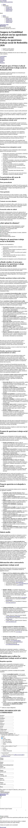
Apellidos (2, 718)
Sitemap (2, 811)
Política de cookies (21, 810)
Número (2, 721)
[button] (14, 13)
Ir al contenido (3, 0)
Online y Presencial (7, 750)
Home (4, 4)
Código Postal (3, 729)
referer (1, 763)
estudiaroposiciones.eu (18, 813)
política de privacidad (19, 754)
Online (4, 748)
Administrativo (9, 9)
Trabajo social (9, 10)
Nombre (2, 715)
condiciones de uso (5, 756)
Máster (4, 744)
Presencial (5, 749)
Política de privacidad (11, 810)
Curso (4, 738)
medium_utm (3, 771)
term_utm (2, 780)
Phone (1, 786)
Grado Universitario (7, 742)
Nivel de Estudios (4, 732)
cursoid (1, 759)
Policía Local (9, 7)
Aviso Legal (3, 810)
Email (1, 726)
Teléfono (2, 724)
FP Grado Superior (7, 741)
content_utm (3, 784)
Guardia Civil (9, 8)
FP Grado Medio (6, 739)
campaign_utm (3, 775)
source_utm (2, 767)
